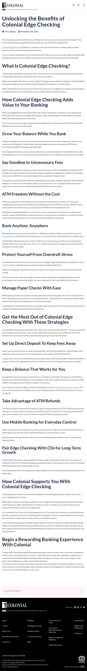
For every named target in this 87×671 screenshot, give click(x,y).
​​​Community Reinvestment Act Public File (55, 630)
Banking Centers (33, 631)
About (4, 620)
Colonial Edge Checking (11, 47)
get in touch (6, 570)
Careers (5, 626)
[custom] (75, 607)
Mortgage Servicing (34, 626)
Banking (30, 620)
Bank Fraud (6, 631)
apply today (34, 570)
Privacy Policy (79, 620)
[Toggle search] (73, 5)
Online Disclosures (55, 645)
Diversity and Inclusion (10, 636)
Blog (29, 642)
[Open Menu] (83, 5)
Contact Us (6, 642)
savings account (72, 387)
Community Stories (34, 636)
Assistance (78, 633)
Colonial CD (59, 387)
